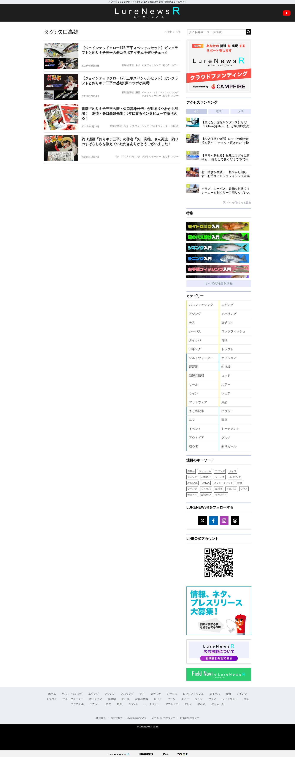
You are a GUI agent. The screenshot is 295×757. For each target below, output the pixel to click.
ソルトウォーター (151, 95)
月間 (241, 111)
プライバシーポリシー (163, 717)
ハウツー (227, 411)
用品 (137, 92)
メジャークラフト (223, 483)
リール (193, 384)
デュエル (192, 494)
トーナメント (230, 428)
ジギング (195, 349)
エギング (227, 305)
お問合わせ (116, 717)
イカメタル (221, 494)
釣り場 (225, 366)
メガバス (231, 488)
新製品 (191, 471)
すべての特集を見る (218, 283)
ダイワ (232, 471)
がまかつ (206, 494)
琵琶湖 (193, 366)
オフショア (228, 358)
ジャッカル (205, 471)
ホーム (52, 693)
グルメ (225, 437)
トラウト (227, 349)
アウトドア (196, 437)
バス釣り (206, 477)
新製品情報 (128, 65)
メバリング (228, 313)
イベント (146, 92)
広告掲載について (136, 717)
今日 (197, 111)
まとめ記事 (196, 411)
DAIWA (205, 483)
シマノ (243, 488)
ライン (193, 393)
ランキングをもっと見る (237, 202)
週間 (219, 111)
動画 (224, 420)
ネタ (137, 65)
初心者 (166, 65)
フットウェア (198, 402)
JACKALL (192, 483)
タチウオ (227, 322)
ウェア (225, 393)
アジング (195, 313)
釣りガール (228, 446)
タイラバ (195, 340)
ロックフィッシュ (233, 331)
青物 (224, 340)
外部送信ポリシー (189, 717)
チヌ (192, 322)
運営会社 (101, 717)
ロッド (225, 375)
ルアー (175, 65)
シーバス (195, 331)
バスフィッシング (151, 65)
